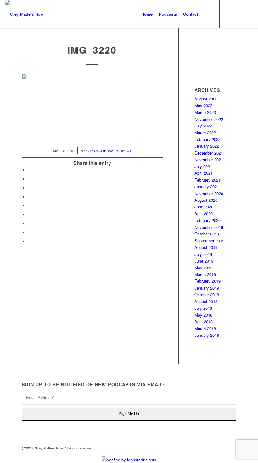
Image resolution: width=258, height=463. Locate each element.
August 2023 (205, 99)
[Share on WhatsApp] (29, 188)
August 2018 (205, 301)
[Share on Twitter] (29, 179)
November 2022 (208, 119)
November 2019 (208, 227)
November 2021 (208, 159)
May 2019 (203, 268)
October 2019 (206, 234)
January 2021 (206, 186)
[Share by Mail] (29, 242)
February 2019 (207, 281)
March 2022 (205, 132)
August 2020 (205, 200)
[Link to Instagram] (239, 14)
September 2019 (209, 241)
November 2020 (208, 193)
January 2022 (206, 146)
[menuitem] (147, 14)
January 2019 (206, 288)
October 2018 (206, 294)
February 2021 (207, 180)
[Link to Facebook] (229, 14)
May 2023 (203, 106)
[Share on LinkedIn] (29, 206)
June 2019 (203, 261)
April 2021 (203, 173)
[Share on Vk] (29, 224)
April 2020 (203, 214)
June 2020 (203, 207)
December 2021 (208, 153)
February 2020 (207, 220)
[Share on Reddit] (29, 232)
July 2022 (203, 126)
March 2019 (205, 274)
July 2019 (203, 254)
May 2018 (203, 315)
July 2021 (203, 166)
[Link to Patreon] (248, 14)
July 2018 (203, 308)
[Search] (206, 14)
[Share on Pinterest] (29, 197)
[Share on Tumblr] (29, 214)
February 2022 (207, 139)
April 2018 (203, 322)
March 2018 (205, 328)
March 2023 (205, 112)
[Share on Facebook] (29, 170)
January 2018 (206, 335)
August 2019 (205, 247)
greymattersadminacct (108, 150)
